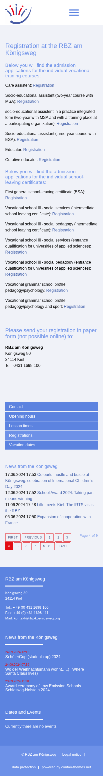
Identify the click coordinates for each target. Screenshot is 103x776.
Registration (43, 85)
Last (63, 546)
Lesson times (20, 426)
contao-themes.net (76, 767)
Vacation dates (22, 445)
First (13, 537)
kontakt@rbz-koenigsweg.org (37, 618)
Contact (16, 407)
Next (47, 546)
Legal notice (72, 754)
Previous (33, 537)
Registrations (20, 435)
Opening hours (22, 416)
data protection (24, 767)
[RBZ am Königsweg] (18, 15)
